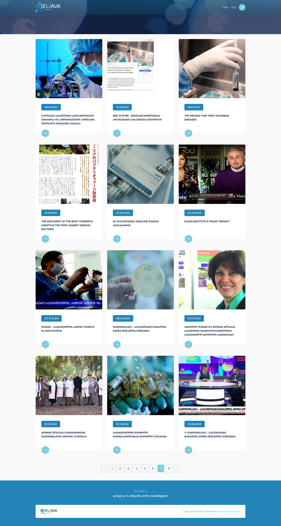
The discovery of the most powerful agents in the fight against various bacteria (67, 225)
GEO (233, 7)
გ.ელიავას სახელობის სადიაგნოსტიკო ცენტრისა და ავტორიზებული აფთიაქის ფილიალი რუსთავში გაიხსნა (68, 119)
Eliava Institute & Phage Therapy (207, 221)
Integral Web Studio (228, 511)
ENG (225, 7)
